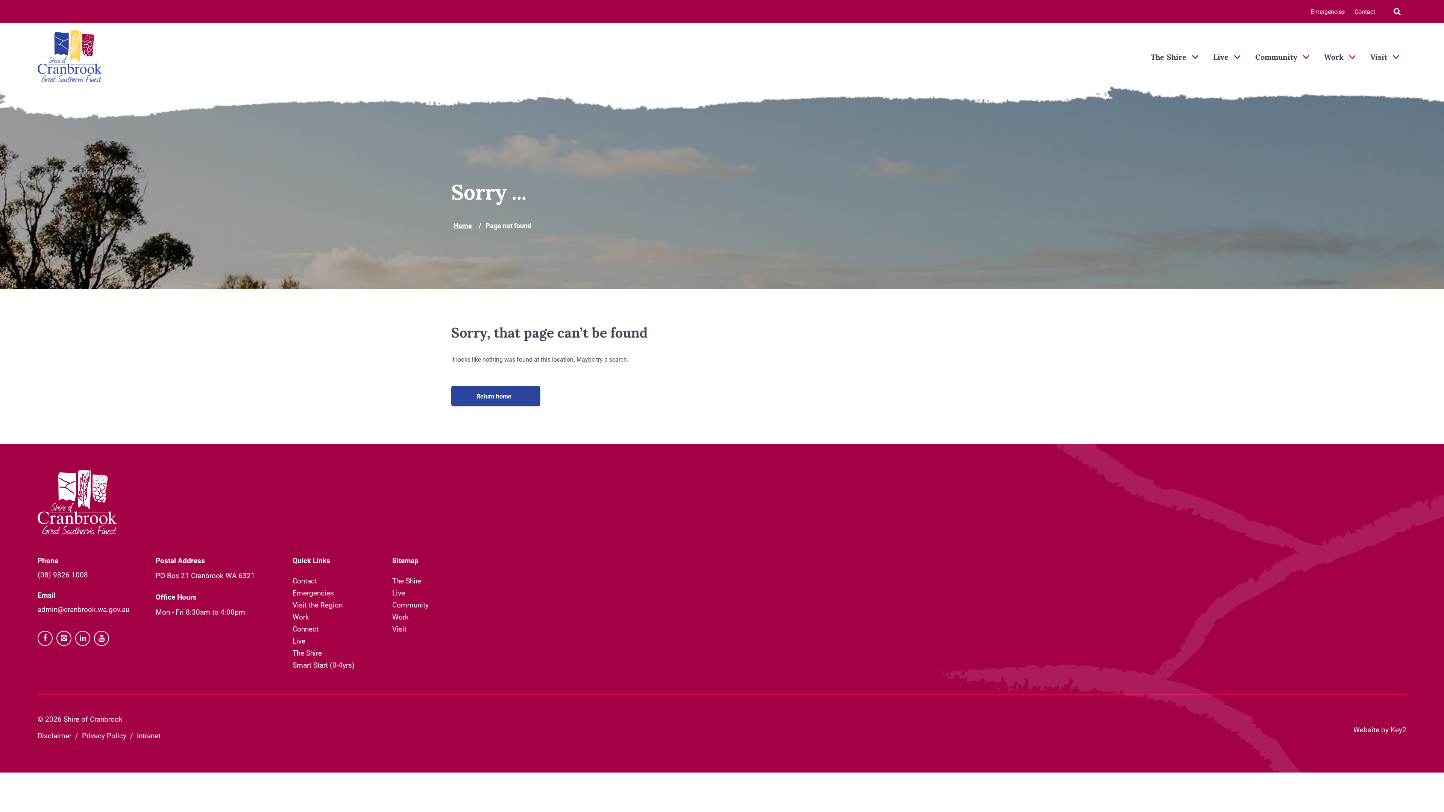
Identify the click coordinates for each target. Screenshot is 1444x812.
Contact (1365, 11)
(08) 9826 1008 (63, 574)
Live (1221, 58)
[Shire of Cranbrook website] (70, 57)
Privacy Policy (104, 735)
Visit (1378, 58)
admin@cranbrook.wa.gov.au (83, 609)
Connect (306, 628)
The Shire (1168, 58)
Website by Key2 (1379, 729)
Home (463, 225)
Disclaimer (54, 735)
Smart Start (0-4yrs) (324, 665)
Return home (493, 396)
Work (1334, 58)
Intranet (149, 735)
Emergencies (1328, 11)
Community (1276, 58)
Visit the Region (318, 604)
